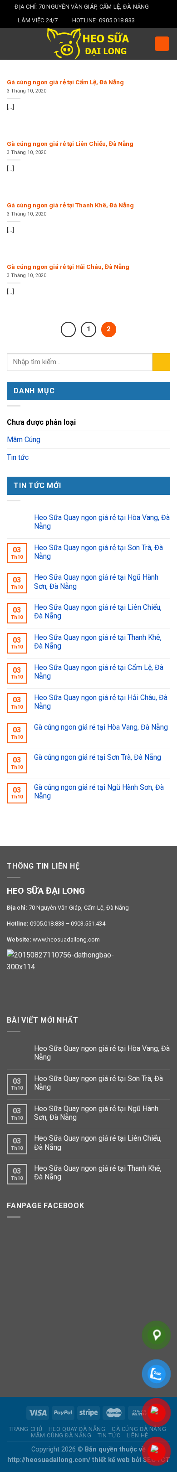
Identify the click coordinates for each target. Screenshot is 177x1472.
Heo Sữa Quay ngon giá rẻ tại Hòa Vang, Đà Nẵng (102, 521)
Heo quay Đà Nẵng (77, 1429)
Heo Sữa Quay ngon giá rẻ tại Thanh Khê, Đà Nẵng (98, 641)
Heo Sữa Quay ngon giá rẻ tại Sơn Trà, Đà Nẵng (98, 552)
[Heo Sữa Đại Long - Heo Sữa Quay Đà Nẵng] (88, 44)
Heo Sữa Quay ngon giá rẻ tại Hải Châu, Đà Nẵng (100, 701)
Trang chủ (26, 1429)
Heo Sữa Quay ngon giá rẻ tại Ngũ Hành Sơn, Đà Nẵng (96, 581)
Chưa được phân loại (41, 422)
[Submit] (161, 362)
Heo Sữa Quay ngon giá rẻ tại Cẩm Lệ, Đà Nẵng (98, 671)
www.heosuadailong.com (66, 939)
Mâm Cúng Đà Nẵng (61, 1435)
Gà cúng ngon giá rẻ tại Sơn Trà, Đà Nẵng (97, 757)
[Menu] (12, 43)
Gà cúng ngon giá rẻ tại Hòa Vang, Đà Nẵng (101, 727)
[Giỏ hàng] (162, 43)
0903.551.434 (88, 923)
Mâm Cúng (23, 439)
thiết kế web (111, 1460)
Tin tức (18, 457)
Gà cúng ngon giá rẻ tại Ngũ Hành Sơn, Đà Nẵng (99, 791)
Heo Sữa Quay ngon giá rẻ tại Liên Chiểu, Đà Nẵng (98, 611)
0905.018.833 (47, 923)
